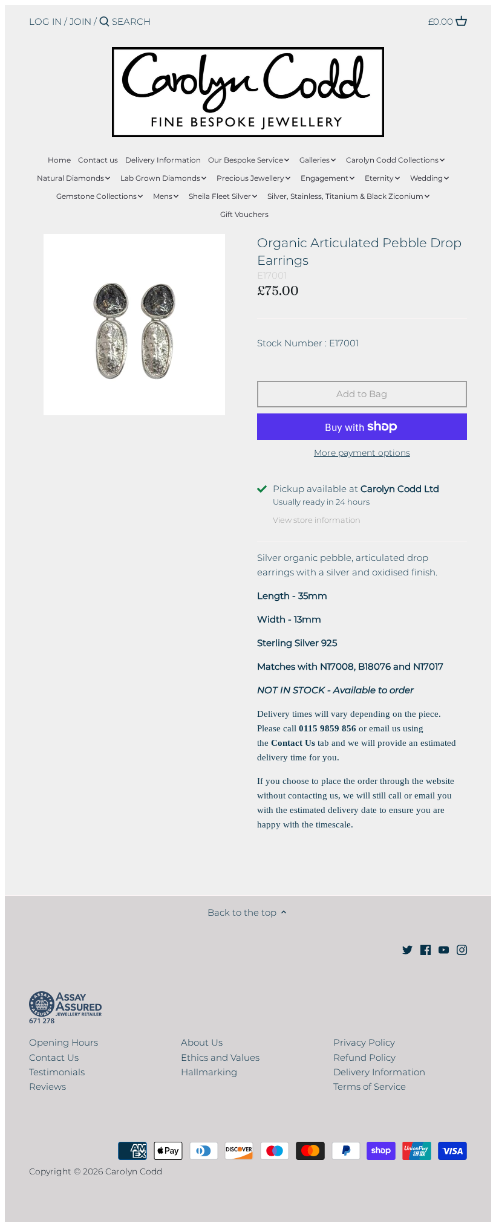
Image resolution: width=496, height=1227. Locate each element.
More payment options (362, 453)
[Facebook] (425, 948)
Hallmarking (209, 1072)
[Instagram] (462, 948)
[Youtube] (444, 948)
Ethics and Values (220, 1057)
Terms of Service (369, 1086)
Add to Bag (361, 394)
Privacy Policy (364, 1042)
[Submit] (104, 22)
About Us (202, 1042)
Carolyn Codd (133, 1171)
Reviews (47, 1086)
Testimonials (57, 1072)
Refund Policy (364, 1057)
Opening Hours (63, 1042)
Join (80, 21)
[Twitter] (407, 948)
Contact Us (54, 1057)
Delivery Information (379, 1072)
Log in (45, 21)
